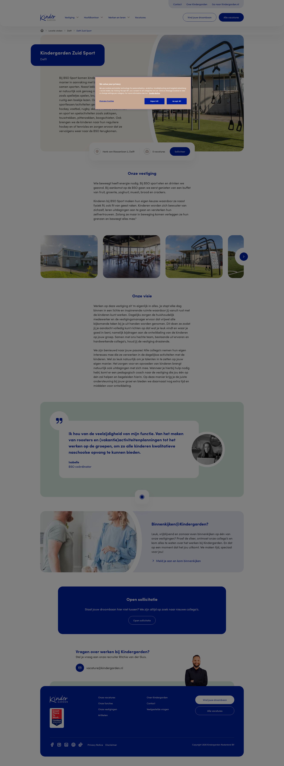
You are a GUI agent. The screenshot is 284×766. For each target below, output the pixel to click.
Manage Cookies (106, 101)
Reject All (154, 101)
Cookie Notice (154, 93)
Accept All (176, 101)
